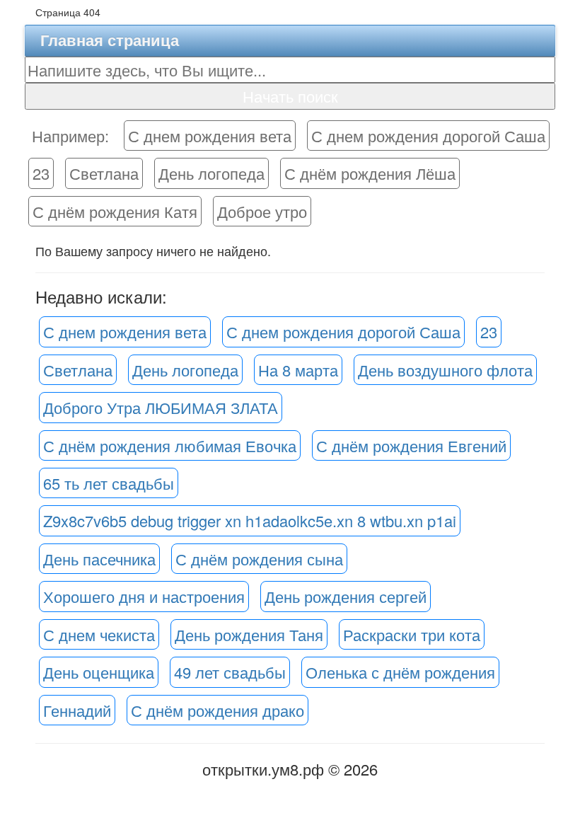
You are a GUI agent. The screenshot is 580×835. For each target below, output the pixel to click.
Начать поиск (290, 96)
